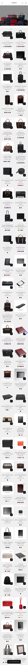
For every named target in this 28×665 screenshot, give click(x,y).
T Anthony (20, 337)
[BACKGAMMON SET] (7, 397)
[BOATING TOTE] (20, 239)
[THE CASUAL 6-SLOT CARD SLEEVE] (20, 443)
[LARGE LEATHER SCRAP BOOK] (20, 330)
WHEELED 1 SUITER (20, 86)
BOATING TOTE (20, 247)
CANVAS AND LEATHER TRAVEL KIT (7, 134)
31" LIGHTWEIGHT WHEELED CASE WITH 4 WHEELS (20, 158)
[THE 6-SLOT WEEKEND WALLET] (20, 216)
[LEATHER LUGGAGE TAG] (20, 603)
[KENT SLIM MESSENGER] (7, 352)
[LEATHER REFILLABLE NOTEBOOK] (20, 420)
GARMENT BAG (7, 383)
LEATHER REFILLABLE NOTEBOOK (20, 430)
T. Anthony (7, 41)
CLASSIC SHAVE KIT (7, 43)
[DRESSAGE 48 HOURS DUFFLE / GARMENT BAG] (7, 626)
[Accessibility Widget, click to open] (25, 332)
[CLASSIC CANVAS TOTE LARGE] (7, 533)
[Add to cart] (11, 175)
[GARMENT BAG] (7, 375)
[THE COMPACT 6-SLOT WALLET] (7, 239)
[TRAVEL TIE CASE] (20, 306)
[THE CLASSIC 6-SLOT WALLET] (7, 171)
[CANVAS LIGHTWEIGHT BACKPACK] (7, 580)
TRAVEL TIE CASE (20, 315)
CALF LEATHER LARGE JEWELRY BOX (7, 566)
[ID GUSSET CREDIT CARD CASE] (20, 533)
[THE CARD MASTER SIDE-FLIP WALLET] (20, 375)
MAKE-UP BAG (7, 497)
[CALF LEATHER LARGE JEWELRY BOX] (7, 556)
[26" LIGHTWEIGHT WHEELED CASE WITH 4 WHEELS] (7, 306)
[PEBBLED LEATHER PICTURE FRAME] (20, 650)
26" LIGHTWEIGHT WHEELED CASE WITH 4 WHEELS (7, 316)
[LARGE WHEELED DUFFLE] (7, 194)
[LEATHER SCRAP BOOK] (20, 352)
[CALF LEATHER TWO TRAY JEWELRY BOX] (7, 603)
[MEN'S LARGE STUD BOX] (20, 511)
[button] (2, 3)
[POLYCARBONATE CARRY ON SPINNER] (7, 216)
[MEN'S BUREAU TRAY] (7, 420)
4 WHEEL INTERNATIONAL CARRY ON (20, 110)
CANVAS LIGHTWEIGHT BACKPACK (7, 590)
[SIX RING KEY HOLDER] (20, 626)
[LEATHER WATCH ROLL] (7, 283)
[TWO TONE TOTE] (7, 650)
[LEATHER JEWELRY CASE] (20, 171)
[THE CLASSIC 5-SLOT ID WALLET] (7, 511)
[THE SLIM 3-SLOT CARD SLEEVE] (20, 261)
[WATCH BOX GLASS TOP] (7, 466)
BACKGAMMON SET (7, 406)
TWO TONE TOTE (7, 658)
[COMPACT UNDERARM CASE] (7, 443)
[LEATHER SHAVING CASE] (20, 194)
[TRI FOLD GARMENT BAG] (20, 466)
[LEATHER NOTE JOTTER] (20, 283)
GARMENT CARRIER (7, 109)
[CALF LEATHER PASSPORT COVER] (20, 488)
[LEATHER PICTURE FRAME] (7, 261)
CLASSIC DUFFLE (20, 43)
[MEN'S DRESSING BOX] (20, 397)
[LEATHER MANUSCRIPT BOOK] (20, 556)
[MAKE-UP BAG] (7, 488)
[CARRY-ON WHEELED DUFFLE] (7, 330)
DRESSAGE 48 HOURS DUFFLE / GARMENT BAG (7, 636)
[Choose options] (24, 175)
